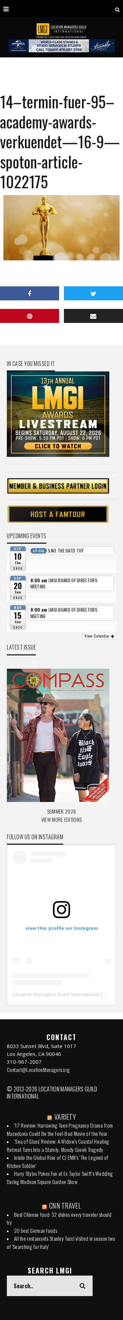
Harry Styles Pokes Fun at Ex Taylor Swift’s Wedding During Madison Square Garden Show (60, 1177)
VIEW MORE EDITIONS (61, 819)
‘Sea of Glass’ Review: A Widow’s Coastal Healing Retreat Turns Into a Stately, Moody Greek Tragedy (58, 1145)
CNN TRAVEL (65, 1205)
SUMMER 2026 (61, 811)
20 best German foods (35, 1230)
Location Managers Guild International (56, 994)
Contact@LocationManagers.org (38, 1069)
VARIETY (65, 1117)
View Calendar (97, 636)
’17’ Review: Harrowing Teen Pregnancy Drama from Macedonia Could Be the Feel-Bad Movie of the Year (60, 1129)
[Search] (117, 8)
